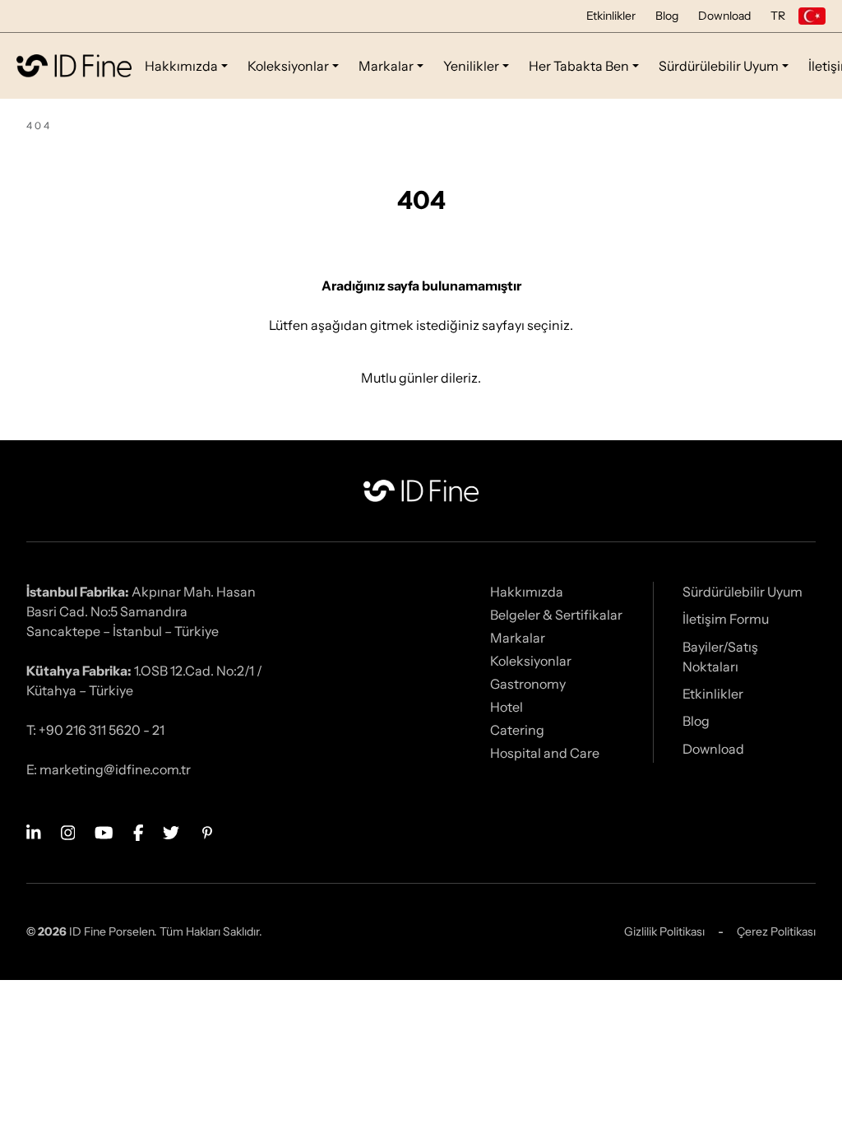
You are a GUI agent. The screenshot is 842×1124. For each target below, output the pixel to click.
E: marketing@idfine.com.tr (108, 769)
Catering (517, 730)
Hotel (506, 707)
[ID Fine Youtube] (104, 831)
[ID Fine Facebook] (138, 831)
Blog (666, 15)
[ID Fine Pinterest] (207, 831)
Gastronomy (528, 684)
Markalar (386, 66)
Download (724, 15)
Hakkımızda (181, 66)
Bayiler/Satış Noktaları (720, 657)
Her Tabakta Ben (579, 66)
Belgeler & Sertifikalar (556, 614)
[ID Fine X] (171, 831)
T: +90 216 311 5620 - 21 (95, 730)
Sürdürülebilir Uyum (719, 66)
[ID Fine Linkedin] (33, 831)
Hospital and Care (544, 753)
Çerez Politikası (776, 931)
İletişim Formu (725, 619)
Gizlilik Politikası (664, 931)
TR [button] (777, 15)
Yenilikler (471, 66)
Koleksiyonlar (288, 66)
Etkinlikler (611, 15)
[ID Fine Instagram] (68, 831)
